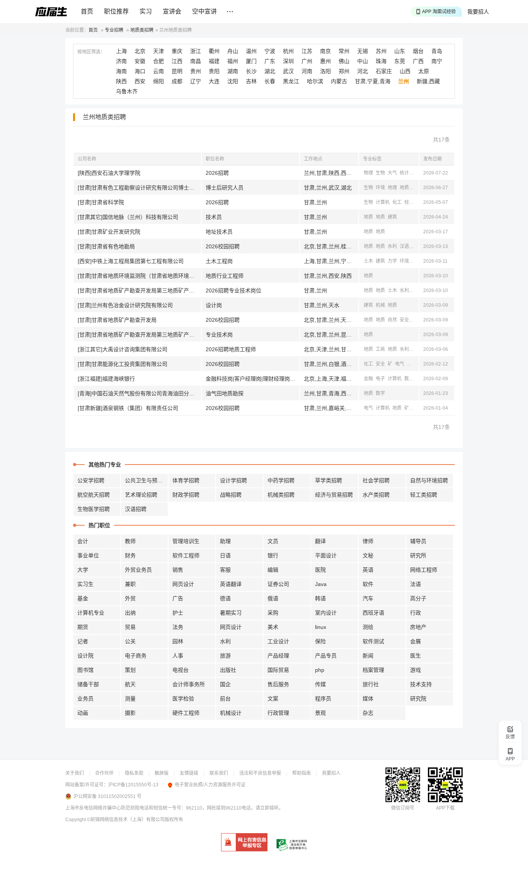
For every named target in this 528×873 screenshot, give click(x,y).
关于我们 (74, 773)
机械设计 (231, 713)
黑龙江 (291, 81)
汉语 (404, 246)
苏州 (381, 51)
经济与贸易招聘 (334, 495)
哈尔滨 (315, 81)
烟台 (418, 51)
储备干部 (88, 684)
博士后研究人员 (225, 188)
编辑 (272, 570)
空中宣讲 (204, 11)
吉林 (251, 81)
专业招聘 (114, 30)
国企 (225, 684)
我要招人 (478, 12)
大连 (214, 81)
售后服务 (278, 684)
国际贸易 (278, 670)
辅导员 (418, 541)
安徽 (140, 61)
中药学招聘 (281, 480)
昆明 (177, 71)
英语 (368, 570)
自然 (392, 320)
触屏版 (162, 773)
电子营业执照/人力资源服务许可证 (210, 785)
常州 (344, 51)
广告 (177, 598)
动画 (82, 713)
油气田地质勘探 (225, 393)
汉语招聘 (135, 509)
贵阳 (214, 71)
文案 (272, 698)
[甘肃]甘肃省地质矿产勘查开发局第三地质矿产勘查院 (139, 290)
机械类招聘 (281, 495)
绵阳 (158, 81)
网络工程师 (423, 570)
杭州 (288, 51)
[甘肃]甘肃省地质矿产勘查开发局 (117, 320)
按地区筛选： (91, 52)
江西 (177, 61)
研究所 (418, 555)
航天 (130, 684)
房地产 (418, 627)
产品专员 (326, 656)
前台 (225, 698)
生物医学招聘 (93, 509)
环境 (380, 187)
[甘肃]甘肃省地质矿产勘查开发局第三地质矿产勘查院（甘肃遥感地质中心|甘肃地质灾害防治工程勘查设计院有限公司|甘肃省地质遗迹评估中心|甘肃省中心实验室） (139, 334)
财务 (130, 555)
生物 (380, 173)
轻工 (409, 202)
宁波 (269, 51)
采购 (272, 613)
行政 (415, 613)
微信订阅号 (402, 808)
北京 (140, 51)
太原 (423, 71)
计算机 (383, 202)
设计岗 (214, 305)
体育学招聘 (185, 480)
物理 (368, 173)
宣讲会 (172, 11)
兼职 (130, 584)
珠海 (381, 61)
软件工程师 (185, 555)
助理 (225, 541)
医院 (320, 570)
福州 (232, 61)
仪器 (416, 408)
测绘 (416, 187)
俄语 (272, 598)
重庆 (177, 51)
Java (321, 584)
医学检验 (183, 698)
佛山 (344, 61)
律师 (368, 541)
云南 (158, 71)
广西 (418, 61)
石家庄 (384, 71)
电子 (380, 378)
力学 (392, 261)
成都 (177, 81)
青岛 (436, 51)
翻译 (320, 541)
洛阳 (325, 71)
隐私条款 (134, 773)
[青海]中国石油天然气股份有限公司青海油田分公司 (139, 393)
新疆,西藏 (428, 81)
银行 (272, 555)
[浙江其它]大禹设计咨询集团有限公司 (122, 349)
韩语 (320, 598)
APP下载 (445, 808)
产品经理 (278, 656)
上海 (121, 51)
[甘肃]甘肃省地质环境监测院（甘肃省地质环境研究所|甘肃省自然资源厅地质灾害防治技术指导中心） (139, 276)
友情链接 (189, 773)
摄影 (130, 713)
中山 (362, 61)
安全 (404, 320)
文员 (272, 541)
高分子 (418, 598)
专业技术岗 (219, 334)
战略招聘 (231, 495)
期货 (82, 627)
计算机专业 (90, 613)
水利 (392, 246)
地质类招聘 (141, 30)
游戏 (415, 670)
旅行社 (371, 684)
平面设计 (326, 555)
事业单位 (88, 555)
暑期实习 (231, 613)
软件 (368, 584)
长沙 (251, 71)
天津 (158, 51)
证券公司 (278, 584)
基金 (82, 598)
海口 (140, 71)
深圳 (288, 61)
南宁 (436, 61)
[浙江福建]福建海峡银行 (106, 379)
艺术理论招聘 (141, 495)
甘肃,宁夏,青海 (372, 81)
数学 (409, 378)
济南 (121, 61)
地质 (404, 187)
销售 (177, 570)
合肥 (158, 61)
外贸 (130, 598)
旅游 (225, 656)
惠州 (325, 61)
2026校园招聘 (223, 246)
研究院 (418, 698)
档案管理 (373, 670)
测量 (130, 698)
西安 (140, 81)
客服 (225, 570)
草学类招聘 (328, 480)
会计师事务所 (188, 684)
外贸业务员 (138, 570)
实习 (146, 11)
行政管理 (278, 713)
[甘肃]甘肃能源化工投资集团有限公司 (122, 364)
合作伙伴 (104, 773)
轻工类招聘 (423, 495)
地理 (392, 187)
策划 (130, 670)
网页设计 (183, 584)
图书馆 (85, 670)
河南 (306, 71)
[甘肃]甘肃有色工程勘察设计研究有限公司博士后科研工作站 (139, 188)
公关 (130, 641)
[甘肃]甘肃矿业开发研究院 (109, 232)
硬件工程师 (185, 713)
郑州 (344, 71)
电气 (399, 364)
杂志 (368, 713)
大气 (392, 173)
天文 (416, 173)
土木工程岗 (219, 261)
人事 (177, 656)
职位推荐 (116, 11)
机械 (380, 305)
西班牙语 (373, 613)
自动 (411, 364)
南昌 (195, 61)
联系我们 (218, 773)
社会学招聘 (376, 480)
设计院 (85, 656)
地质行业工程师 (225, 276)
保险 (320, 641)
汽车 (368, 598)
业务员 (85, 698)
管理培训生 (185, 541)
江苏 (306, 51)
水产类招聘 (376, 495)
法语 (415, 584)
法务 (177, 627)
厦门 (251, 61)
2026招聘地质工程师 (231, 349)
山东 (399, 51)
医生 (415, 656)
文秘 (368, 555)
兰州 (403, 81)
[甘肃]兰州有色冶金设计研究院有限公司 (125, 305)
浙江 (195, 51)
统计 (404, 173)
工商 (380, 349)
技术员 (214, 217)
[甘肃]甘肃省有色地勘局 (106, 246)
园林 (177, 641)
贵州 (195, 71)
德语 (225, 598)
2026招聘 (217, 173)
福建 (214, 61)
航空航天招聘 (93, 495)
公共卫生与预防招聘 (146, 480)
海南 (121, 71)
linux (320, 627)
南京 (325, 51)
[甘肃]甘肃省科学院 (101, 202)
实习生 (85, 584)
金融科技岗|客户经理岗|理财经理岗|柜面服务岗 (252, 379)
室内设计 (326, 613)
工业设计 (278, 641)
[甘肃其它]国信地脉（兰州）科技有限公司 (128, 217)
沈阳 (232, 81)
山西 (405, 71)
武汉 (288, 71)
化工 (397, 202)
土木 (368, 261)
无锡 (362, 51)
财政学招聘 (185, 495)
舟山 (232, 51)
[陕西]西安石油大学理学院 (109, 173)
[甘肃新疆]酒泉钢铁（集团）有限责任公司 (128, 408)
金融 (368, 378)
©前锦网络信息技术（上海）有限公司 (126, 819)
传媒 (320, 684)
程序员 (323, 698)
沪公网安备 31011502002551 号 (107, 796)
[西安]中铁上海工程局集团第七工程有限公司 (131, 261)
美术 (272, 627)
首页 (87, 11)
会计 (82, 541)
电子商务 (135, 656)
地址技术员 (219, 232)
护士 (177, 613)
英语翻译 (231, 584)
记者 (82, 641)
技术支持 (421, 684)
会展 (415, 641)
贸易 (130, 627)
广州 (306, 61)
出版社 (228, 670)
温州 (251, 51)
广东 (269, 61)
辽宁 (195, 81)
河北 (362, 71)
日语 (225, 555)
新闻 (368, 656)
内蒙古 (339, 81)
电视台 (180, 670)
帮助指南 (301, 773)
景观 (320, 713)
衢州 (214, 51)
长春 (269, 81)
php (319, 670)
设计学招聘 (233, 480)
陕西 (121, 81)
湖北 (269, 71)
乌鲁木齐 (127, 91)
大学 (82, 570)
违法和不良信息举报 (260, 773)
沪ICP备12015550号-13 (133, 785)
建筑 (392, 217)
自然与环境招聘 (429, 480)
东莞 (399, 61)
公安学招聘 (90, 480)
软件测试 (373, 641)
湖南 (232, 71)
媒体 (368, 698)
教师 (130, 541)
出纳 (130, 613)
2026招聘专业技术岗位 (233, 290)
